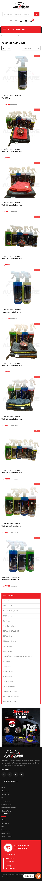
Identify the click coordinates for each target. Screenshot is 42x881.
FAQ (2, 798)
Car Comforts (7, 661)
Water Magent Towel (9, 701)
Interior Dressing (8, 601)
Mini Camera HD (8, 666)
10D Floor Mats (7, 646)
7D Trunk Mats (7, 651)
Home (3, 36)
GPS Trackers (7, 616)
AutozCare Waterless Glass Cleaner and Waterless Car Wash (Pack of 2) (11, 312)
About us (4, 820)
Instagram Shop (6, 804)
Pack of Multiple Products (11, 696)
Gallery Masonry (6, 801)
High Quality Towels (9, 686)
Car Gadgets (7, 621)
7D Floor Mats (7, 636)
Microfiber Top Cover (9, 626)
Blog (2, 826)
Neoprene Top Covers (10, 691)
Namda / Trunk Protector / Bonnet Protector (17, 656)
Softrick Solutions (14, 877)
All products (5, 791)
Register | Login (6, 830)
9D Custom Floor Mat (10, 641)
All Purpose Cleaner (9, 606)
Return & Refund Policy (8, 808)
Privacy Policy (5, 833)
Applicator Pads (8, 676)
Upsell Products (8, 671)
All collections (5, 794)
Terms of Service (6, 837)
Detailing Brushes (8, 681)
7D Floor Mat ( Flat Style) (11, 631)
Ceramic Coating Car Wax (11, 611)
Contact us (5, 823)
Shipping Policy (6, 811)
